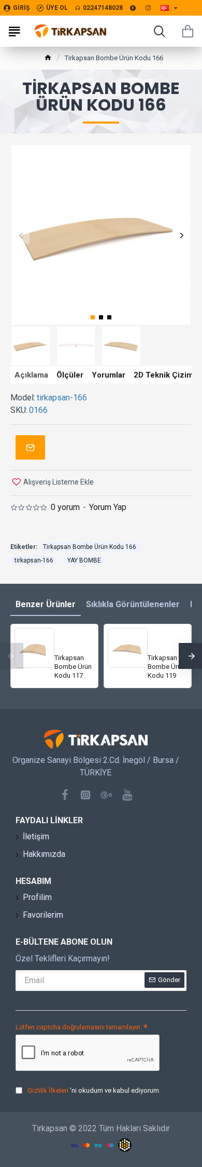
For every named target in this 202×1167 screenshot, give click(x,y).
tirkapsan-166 (34, 560)
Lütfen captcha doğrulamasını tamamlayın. (79, 1027)
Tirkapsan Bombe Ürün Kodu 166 (89, 547)
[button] (20, 235)
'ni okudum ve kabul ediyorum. (94, 1090)
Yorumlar (108, 375)
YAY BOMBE (84, 560)
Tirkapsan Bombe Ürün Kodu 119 (166, 666)
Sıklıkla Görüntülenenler (133, 604)
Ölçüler (69, 375)
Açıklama (31, 375)
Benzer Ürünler (46, 604)
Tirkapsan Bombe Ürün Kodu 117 (73, 666)
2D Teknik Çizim (163, 375)
